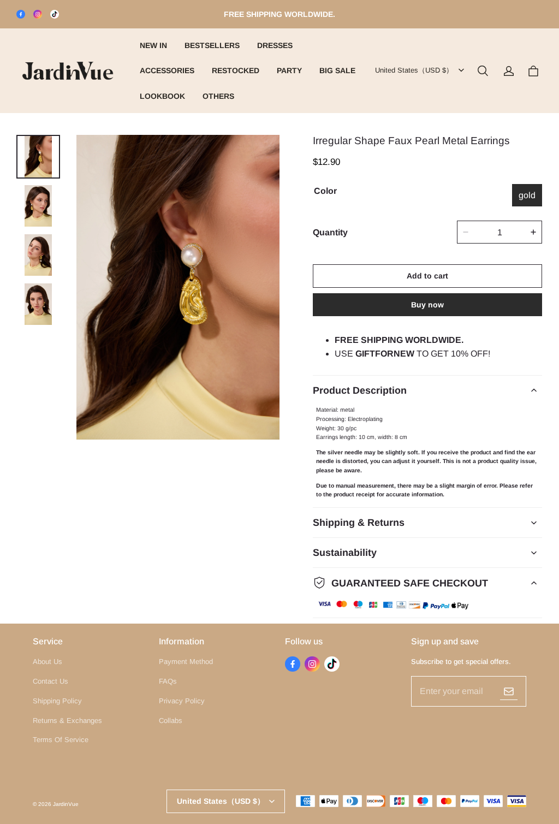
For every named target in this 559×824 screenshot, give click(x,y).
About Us (47, 661)
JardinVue (66, 804)
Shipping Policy (57, 701)
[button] (482, 71)
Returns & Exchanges (67, 720)
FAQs (168, 681)
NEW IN (153, 45)
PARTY (289, 70)
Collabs (170, 720)
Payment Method (186, 661)
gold (527, 195)
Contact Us (50, 681)
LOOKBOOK (162, 96)
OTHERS (218, 96)
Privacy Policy (182, 701)
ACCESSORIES (167, 70)
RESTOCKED (235, 70)
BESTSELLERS (212, 45)
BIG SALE (337, 70)
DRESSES (275, 45)
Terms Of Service (60, 740)
